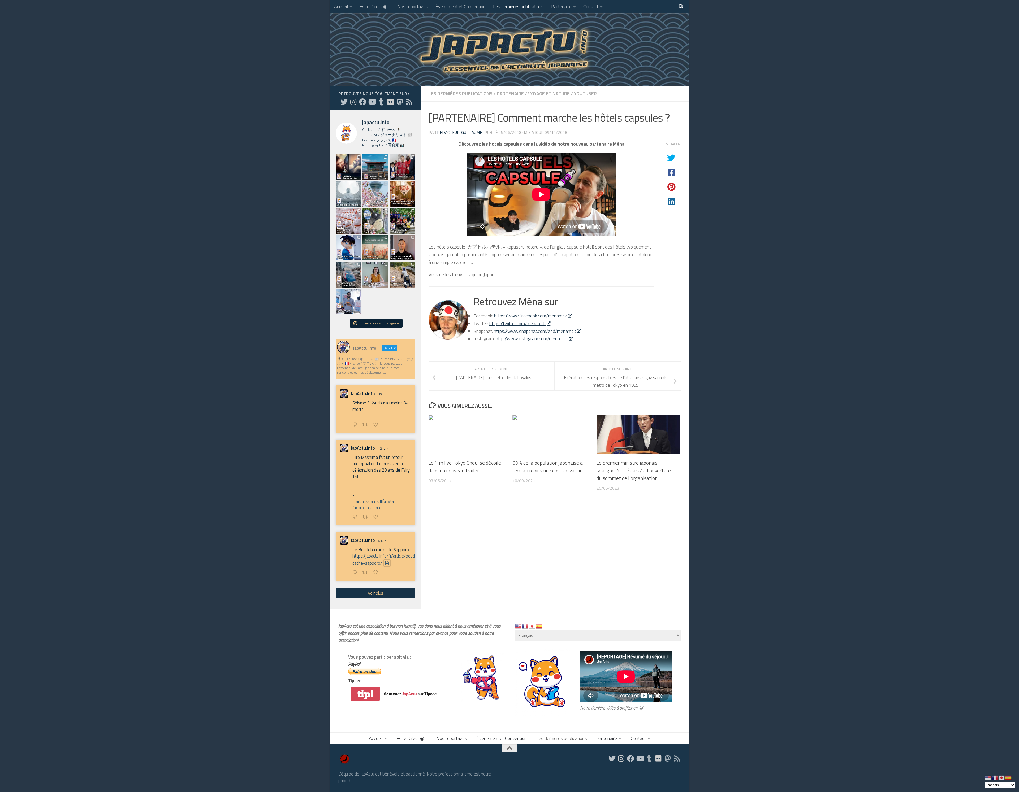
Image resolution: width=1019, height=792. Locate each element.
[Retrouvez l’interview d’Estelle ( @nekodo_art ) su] (375, 274)
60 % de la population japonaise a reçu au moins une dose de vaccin (547, 466)
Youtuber (585, 93)
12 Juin (383, 448)
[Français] (525, 626)
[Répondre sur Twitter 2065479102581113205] (356, 517)
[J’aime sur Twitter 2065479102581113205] (377, 517)
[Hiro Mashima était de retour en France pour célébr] (402, 167)
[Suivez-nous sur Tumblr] (381, 101)
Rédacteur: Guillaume (459, 132)
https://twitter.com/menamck (517, 323)
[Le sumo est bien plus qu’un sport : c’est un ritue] (348, 167)
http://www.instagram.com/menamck (532, 338)
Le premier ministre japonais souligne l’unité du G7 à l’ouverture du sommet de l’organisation (634, 470)
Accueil (341, 6)
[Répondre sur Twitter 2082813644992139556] (356, 425)
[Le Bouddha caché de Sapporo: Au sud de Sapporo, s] (348, 194)
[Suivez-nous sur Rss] (409, 101)
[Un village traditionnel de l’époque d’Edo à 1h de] (402, 274)
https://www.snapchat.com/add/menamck (535, 331)
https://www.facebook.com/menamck (530, 315)
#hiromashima (365, 501)
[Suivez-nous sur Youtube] (371, 101)
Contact (590, 6)
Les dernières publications (518, 6)
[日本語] (532, 626)
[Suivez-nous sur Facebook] (362, 101)
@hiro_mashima (368, 507)
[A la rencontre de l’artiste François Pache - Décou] (402, 247)
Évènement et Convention (460, 6)
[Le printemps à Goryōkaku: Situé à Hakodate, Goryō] (375, 194)
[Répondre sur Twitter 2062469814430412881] (356, 573)
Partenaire (561, 6)
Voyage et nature (549, 93)
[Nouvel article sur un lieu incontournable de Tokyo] (348, 221)
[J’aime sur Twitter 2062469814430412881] (377, 573)
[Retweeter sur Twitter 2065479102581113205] (366, 517)
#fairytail (387, 501)
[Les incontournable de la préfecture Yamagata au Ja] (348, 274)
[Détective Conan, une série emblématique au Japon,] (348, 247)
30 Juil (382, 394)
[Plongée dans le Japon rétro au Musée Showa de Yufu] (402, 194)
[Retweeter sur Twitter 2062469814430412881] (366, 573)
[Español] (539, 626)
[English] (518, 626)
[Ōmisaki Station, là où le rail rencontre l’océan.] (375, 167)
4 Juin (382, 540)
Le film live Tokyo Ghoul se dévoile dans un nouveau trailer (465, 466)
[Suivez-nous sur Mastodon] (399, 101)
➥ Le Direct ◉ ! (375, 6)
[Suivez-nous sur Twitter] (344, 101)
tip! (365, 694)
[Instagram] (353, 101)
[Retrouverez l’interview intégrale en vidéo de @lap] (348, 301)
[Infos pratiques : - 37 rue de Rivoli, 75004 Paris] (375, 221)
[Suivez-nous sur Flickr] (390, 101)
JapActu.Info (363, 393)
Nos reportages (412, 6)
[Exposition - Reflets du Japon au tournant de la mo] (375, 247)
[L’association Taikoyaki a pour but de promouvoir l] (402, 221)
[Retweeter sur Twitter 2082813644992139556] (366, 425)
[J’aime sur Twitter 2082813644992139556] (377, 425)
